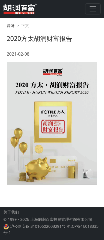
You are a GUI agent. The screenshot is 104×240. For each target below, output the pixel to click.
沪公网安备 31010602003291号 (37, 226)
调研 (10, 25)
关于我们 (11, 212)
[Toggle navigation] (93, 8)
